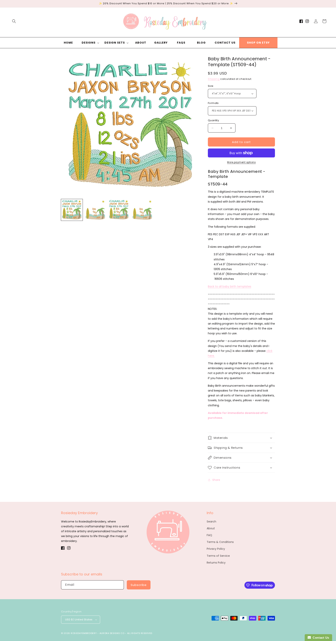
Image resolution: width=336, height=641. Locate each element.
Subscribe (139, 585)
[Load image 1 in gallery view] (72, 210)
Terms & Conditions (220, 542)
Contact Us (320, 637)
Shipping (214, 79)
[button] (14, 21)
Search (211, 521)
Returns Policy (216, 563)
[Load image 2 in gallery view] (95, 210)
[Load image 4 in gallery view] (142, 210)
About (211, 528)
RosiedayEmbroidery (84, 633)
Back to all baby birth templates (229, 286)
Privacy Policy (216, 549)
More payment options (241, 162)
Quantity (213, 120)
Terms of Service (218, 556)
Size (211, 86)
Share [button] (216, 480)
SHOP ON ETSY (258, 43)
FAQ (209, 535)
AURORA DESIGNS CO (112, 633)
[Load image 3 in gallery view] (119, 210)
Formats (213, 103)
